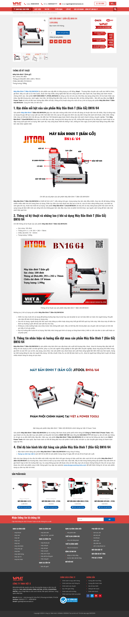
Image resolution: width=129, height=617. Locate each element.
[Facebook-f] (88, 595)
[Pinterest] (100, 595)
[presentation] (13, 488)
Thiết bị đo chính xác (72, 536)
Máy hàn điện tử (97, 550)
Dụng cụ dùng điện (19, 529)
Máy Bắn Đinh (26, 112)
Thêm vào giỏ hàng (62, 33)
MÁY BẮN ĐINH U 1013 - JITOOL (24, 501)
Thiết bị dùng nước (71, 544)
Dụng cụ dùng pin (45, 539)
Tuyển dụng (58, 9)
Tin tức (46, 9)
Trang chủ (16, 13)
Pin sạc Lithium (97, 558)
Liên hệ (68, 9)
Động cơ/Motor (70, 551)
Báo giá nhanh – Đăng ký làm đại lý (86, 9)
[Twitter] (92, 595)
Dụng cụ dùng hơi (25, 13)
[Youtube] (96, 595)
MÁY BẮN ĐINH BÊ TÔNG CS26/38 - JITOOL (104, 502)
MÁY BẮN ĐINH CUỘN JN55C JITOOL (51, 501)
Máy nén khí (69, 562)
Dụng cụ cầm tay (44, 563)
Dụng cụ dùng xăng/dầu (73, 529)
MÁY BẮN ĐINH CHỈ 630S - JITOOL (78, 501)
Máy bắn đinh (34, 13)
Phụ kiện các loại (97, 529)
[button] (100, 3)
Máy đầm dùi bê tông (98, 554)
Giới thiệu (37, 9)
